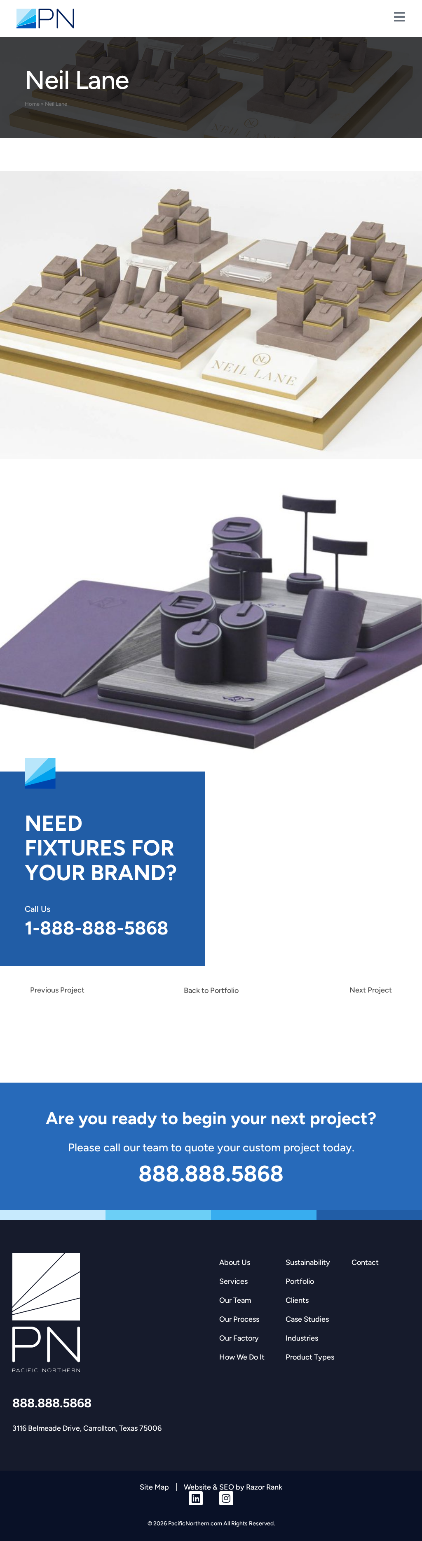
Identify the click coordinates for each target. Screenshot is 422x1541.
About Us (234, 1262)
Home (32, 104)
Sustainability (308, 1262)
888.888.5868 (51, 1403)
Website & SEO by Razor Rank (233, 1487)
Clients (297, 1300)
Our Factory (239, 1338)
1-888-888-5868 (97, 928)
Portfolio (300, 1281)
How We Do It (242, 1357)
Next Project (370, 990)
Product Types (310, 1357)
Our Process (239, 1319)
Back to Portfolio (211, 990)
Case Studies (307, 1319)
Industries (302, 1338)
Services (233, 1281)
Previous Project (57, 990)
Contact (365, 1262)
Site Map (154, 1487)
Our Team (235, 1300)
